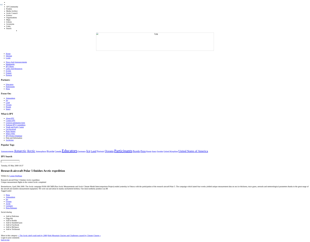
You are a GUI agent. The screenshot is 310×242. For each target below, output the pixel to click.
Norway (100, 151)
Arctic (31, 151)
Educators (69, 151)
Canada (58, 151)
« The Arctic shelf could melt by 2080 (32, 236)
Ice (88, 151)
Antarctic (20, 151)
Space (154, 151)
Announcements (7, 151)
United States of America (193, 151)
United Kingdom (171, 151)
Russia (148, 151)
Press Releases (11, 208)
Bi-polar (50, 151)
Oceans (109, 151)
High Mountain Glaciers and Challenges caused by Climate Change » (74, 236)
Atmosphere (41, 151)
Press (143, 151)
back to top (5, 240)
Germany (82, 151)
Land (93, 151)
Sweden (160, 151)
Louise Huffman (15, 176)
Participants (123, 151)
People (136, 151)
